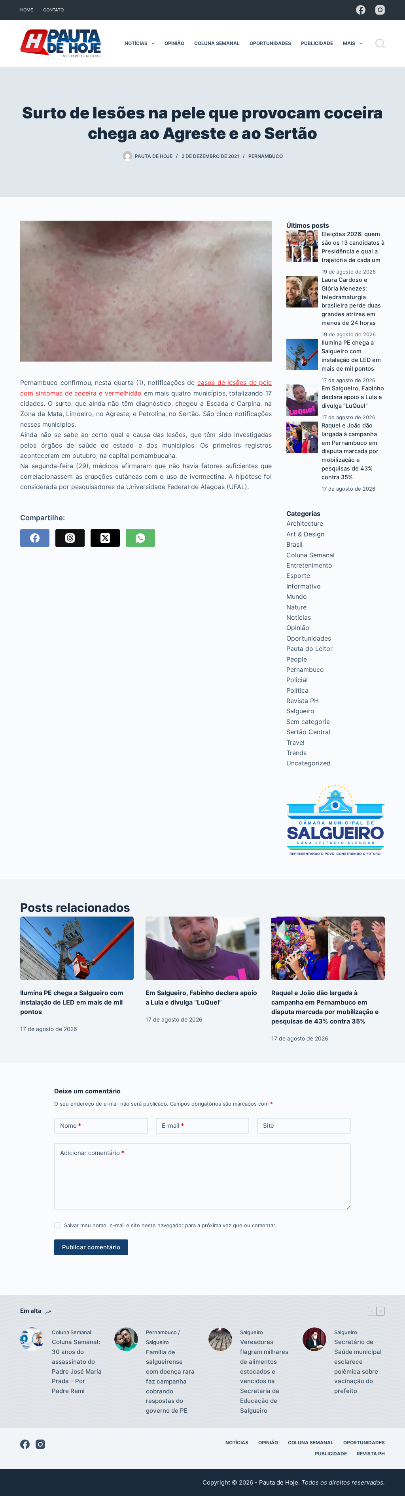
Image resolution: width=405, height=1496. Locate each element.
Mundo (296, 596)
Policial (297, 680)
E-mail (173, 1125)
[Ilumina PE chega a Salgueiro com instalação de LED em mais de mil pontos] (302, 354)
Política (297, 690)
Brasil (294, 544)
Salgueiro (300, 711)
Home (26, 10)
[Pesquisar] (380, 43)
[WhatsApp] (140, 538)
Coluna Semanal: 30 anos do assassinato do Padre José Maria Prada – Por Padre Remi (77, 1366)
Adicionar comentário (92, 1153)
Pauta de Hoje (278, 1482)
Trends (296, 753)
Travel (295, 742)
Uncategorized (308, 763)
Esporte (298, 575)
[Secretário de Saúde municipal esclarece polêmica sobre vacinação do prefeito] (314, 1339)
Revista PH (302, 701)
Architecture (304, 523)
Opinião (174, 43)
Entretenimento (309, 565)
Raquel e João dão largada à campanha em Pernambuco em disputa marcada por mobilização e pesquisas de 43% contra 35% (350, 451)
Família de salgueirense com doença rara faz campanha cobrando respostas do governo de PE (170, 1381)
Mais (349, 43)
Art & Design (305, 534)
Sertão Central (308, 732)
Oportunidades (270, 43)
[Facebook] (360, 10)
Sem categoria (308, 722)
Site (268, 1125)
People (296, 659)
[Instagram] (380, 10)
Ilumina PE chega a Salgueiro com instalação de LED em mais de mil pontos (71, 1002)
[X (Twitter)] (105, 538)
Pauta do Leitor (309, 648)
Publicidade (317, 43)
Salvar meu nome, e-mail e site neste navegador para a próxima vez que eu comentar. (170, 1225)
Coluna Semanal (217, 43)
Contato (53, 10)
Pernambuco (265, 156)
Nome (70, 1125)
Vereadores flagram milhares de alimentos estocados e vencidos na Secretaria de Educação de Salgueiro (264, 1376)
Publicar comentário (91, 1247)
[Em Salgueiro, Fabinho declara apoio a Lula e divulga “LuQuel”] (302, 400)
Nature (296, 607)
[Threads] (70, 538)
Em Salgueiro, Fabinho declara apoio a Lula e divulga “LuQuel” (353, 397)
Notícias (136, 43)
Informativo (303, 586)
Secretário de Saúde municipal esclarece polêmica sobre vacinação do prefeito (358, 1366)
